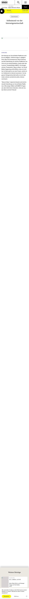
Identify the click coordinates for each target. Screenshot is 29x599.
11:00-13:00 (25, 10)
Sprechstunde (14, 16)
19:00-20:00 (25, 12)
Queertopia (9, 12)
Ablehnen (16, 596)
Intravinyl (9, 10)
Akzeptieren (6, 596)
